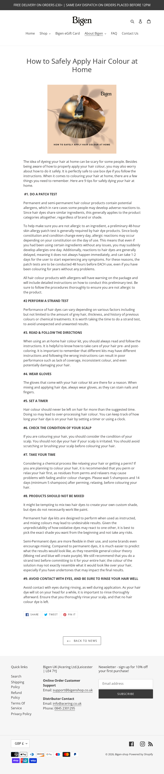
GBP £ (19, 743)
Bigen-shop (121, 754)
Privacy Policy (21, 714)
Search (16, 676)
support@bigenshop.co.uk (73, 690)
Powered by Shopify (141, 754)
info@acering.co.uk (67, 703)
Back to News (85, 641)
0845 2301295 (64, 708)
